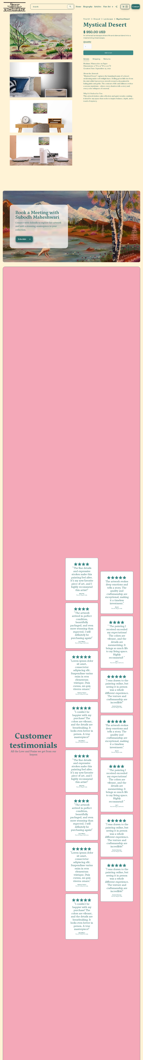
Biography (87, 6)
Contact (135, 6)
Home (78, 6)
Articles (97, 6)
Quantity (87, 42)
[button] (108, 6)
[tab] (86, 59)
